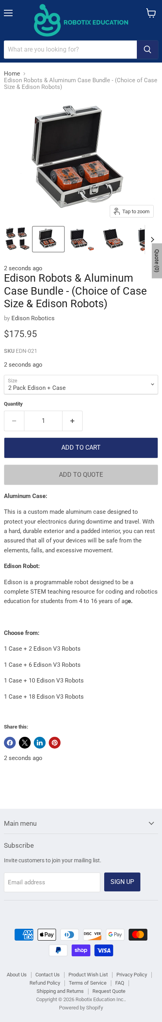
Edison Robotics (33, 318)
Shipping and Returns (60, 991)
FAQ (119, 983)
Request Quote (108, 991)
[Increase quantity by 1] (73, 421)
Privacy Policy (131, 975)
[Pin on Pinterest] (55, 743)
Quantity (13, 404)
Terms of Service (88, 983)
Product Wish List (88, 975)
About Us (17, 975)
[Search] (147, 50)
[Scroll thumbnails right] (151, 239)
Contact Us (47, 975)
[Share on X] (25, 743)
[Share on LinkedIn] (40, 743)
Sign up (122, 881)
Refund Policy (44, 983)
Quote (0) (157, 260)
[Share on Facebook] (10, 743)
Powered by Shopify (81, 1008)
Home (12, 73)
